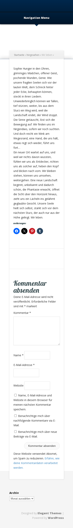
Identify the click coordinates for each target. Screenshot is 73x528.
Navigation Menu (36, 18)
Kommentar (22, 313)
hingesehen (33, 55)
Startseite (19, 55)
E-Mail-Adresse (24, 365)
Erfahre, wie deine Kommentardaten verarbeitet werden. (36, 462)
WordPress (56, 518)
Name (18, 355)
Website (18, 385)
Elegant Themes (50, 513)
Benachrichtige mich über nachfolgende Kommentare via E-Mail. (34, 420)
